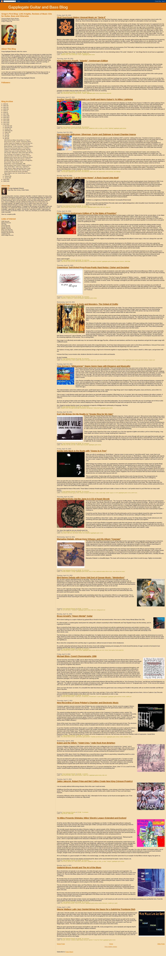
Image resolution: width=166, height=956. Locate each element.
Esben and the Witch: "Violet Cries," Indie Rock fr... (17, 166)
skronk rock (82, 533)
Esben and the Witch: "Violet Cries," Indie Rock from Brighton (86, 743)
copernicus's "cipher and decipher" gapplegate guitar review (82, 298)
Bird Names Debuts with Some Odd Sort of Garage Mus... (18, 160)
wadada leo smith (93, 128)
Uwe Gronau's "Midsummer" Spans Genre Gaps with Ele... (19, 152)
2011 (4, 124)
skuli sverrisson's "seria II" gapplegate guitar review (82, 54)
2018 (4, 112)
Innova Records (5, 225)
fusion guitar (112, 650)
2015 (4, 117)
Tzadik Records (5, 233)
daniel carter (93, 171)
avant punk (63, 533)
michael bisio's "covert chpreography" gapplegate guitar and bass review (107, 696)
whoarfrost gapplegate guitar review (94, 533)
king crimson (102, 93)
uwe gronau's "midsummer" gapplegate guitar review (100, 408)
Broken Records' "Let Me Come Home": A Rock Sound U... (19, 146)
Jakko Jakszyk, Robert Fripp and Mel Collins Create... (17, 168)
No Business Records (7, 231)
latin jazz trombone (71, 940)
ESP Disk (3, 224)
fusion (106, 650)
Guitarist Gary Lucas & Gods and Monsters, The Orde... (18, 151)
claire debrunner (85, 171)
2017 (4, 114)
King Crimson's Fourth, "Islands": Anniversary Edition (82, 60)
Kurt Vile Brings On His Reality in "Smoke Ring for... (17, 154)
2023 (4, 104)
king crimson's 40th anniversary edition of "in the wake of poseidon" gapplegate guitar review (91, 261)
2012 (4, 122)
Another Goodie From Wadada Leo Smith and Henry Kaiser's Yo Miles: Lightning (95, 99)
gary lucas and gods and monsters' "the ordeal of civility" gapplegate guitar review (117, 360)
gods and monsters (143, 360)
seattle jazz (129, 696)
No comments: (86, 53)
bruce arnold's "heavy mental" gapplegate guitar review (81, 650)
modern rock (152, 360)
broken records (64, 207)
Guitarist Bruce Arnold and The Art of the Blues (79, 867)
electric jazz (71, 861)
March (6, 174)
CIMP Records (5, 221)
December (7, 126)
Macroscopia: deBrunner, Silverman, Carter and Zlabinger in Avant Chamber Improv (96, 134)
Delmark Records (6, 222)
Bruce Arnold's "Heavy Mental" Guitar (75, 616)
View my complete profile (8, 214)
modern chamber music (125, 736)
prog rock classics (119, 261)
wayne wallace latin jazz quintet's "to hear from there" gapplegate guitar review (95, 940)
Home (111, 944)
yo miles (100, 128)
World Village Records (7, 235)
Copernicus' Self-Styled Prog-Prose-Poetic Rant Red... (17, 149)
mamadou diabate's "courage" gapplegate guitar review (74, 571)
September (7, 130)
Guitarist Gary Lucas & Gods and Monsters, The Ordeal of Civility (87, 304)
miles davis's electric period (74, 128)
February (7, 176)
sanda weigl (102, 492)
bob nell (63, 696)
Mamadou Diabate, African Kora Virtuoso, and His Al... (17, 159)
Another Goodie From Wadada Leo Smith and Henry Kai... (18, 143)
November (7, 127)
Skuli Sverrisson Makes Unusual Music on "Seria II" (81, 17)
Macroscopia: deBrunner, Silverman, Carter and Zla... (17, 144)
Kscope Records (5, 227)
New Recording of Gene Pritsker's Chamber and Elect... (18, 165)
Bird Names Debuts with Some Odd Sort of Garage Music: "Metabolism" (91, 577)
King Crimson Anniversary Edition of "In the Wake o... (17, 148)
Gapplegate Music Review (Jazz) (10, 20)
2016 (4, 116)
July (6, 133)
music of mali (92, 571)
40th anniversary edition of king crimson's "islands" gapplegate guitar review (80, 93)
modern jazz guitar (112, 903)
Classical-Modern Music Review (10, 18)
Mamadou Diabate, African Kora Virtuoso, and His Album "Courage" (89, 539)
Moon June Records (6, 229)
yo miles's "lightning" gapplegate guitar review (114, 128)
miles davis (84, 861)
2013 (4, 121)
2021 (4, 107)
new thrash (75, 533)
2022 (4, 105)
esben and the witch (66, 775)
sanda (96, 492)
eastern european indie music (87, 492)
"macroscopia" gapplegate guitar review (70, 171)
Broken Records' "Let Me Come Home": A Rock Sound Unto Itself (87, 177)
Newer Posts (61, 944)
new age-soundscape (74, 408)
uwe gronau (83, 408)
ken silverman (109, 171)
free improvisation (100, 171)
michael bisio (85, 696)
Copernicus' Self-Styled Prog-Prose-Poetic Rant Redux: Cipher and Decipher (93, 267)
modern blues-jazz (102, 903)
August (6, 132)
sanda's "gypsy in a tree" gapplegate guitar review (118, 492)
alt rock (63, 610)
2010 (4, 179)
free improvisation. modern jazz (73, 696)
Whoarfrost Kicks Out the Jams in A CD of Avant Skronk (83, 499)
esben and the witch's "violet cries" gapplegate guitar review (86, 775)
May (6, 137)
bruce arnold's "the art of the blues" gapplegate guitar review (83, 903)
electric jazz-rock (100, 650)
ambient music (64, 54)
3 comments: (85, 812)
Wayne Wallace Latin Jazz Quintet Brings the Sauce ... (18, 173)
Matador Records (6, 228)
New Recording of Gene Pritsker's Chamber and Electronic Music (87, 702)
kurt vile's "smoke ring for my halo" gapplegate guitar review (86, 444)
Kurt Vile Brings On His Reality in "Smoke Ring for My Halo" (85, 414)
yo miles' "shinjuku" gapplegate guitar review (113, 861)
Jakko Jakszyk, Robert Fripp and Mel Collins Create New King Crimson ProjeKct (95, 781)
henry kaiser (64, 128)
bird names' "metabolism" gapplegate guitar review (77, 610)
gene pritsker (79, 736)
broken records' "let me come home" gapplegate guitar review (84, 207)
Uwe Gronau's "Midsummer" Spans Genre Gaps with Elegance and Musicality (93, 366)
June (6, 135)
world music (134, 492)
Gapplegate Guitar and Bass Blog (38, 7)
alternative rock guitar (85, 360)
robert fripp (127, 261)
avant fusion (64, 861)
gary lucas (93, 360)
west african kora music (119, 571)
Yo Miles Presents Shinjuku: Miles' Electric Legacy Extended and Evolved (91, 818)
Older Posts (161, 944)
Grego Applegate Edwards (16, 188)
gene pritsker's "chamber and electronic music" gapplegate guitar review (101, 736)
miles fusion (85, 128)
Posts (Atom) (69, 952)
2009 (4, 181)
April (6, 138)
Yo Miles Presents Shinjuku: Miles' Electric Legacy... (17, 170)
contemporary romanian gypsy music (70, 492)
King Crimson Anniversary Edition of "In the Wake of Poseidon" (87, 213)
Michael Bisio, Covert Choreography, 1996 (76, 656)
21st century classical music (68, 736)
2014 (4, 119)
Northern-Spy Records (7, 232)
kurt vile (68, 444)
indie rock (102, 207)
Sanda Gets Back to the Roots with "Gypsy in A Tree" (82, 451)
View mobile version (111, 946)
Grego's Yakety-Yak (6, 21)
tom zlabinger (117, 171)
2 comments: (85, 608)
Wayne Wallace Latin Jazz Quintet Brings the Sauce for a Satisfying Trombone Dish (96, 909)
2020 (4, 109)
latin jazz (63, 940)
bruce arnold (64, 650)
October (7, 129)
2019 (4, 110)
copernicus (63, 298)
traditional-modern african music (104, 571)
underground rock (101, 610)
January (7, 177)
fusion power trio (119, 650)
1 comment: (85, 774)
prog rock (109, 93)
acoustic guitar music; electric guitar (70, 360)
